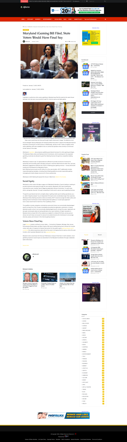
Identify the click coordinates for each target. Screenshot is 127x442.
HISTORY (84, 337)
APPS (83, 384)
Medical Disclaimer (75, 439)
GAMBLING (30, 26)
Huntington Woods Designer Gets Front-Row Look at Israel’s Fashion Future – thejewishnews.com (97, 94)
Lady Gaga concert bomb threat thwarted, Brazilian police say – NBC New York (97, 191)
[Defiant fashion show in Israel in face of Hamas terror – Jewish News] (86, 270)
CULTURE (84, 377)
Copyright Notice (51, 439)
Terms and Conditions (97, 439)
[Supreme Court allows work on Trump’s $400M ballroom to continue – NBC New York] (86, 84)
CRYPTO (84, 370)
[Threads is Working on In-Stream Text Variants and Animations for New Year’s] (86, 242)
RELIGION (84, 394)
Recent (100, 234)
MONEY (84, 380)
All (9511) (93, 112)
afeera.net (27, 41)
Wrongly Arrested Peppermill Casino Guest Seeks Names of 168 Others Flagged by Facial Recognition (30, 285)
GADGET (84, 328)
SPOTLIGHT (30, 19)
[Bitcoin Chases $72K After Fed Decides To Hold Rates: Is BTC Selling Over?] (86, 178)
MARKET (84, 365)
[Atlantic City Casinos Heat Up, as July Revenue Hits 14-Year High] (68, 277)
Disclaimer (58, 439)
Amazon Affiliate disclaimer (31, 439)
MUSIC (84, 344)
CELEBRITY (85, 342)
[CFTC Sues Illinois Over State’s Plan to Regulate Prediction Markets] (86, 160)
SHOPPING (85, 347)
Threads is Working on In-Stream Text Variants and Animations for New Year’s (97, 242)
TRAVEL (84, 389)
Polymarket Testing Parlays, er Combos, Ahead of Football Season (48, 285)
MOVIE (84, 335)
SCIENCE (84, 325)
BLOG (65, 19)
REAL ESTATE (85, 323)
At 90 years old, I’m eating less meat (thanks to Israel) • (97, 263)
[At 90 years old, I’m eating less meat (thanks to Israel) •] (86, 263)
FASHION (84, 361)
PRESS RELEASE (86, 330)
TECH (83, 356)
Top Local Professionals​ (90, 19)
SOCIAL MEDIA (58, 19)
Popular (86, 234)
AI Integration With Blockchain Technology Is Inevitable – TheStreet (97, 249)
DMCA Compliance (65, 439)
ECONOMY (85, 372)
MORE (69, 19)
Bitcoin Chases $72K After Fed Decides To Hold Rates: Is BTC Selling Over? (97, 177)
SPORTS (84, 339)
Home (25, 26)
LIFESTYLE (85, 368)
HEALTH (84, 403)
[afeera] (25, 7)
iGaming (28, 224)
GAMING (84, 349)
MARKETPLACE (78, 19)
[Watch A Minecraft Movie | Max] (86, 185)
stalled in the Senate (60, 177)
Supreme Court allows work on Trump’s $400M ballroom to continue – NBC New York (48, 1)
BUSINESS (37, 19)
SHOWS (84, 321)
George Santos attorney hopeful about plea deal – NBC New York (97, 256)
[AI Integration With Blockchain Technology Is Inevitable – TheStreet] (86, 249)
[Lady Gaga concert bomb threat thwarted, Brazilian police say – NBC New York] (86, 191)
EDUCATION (85, 396)
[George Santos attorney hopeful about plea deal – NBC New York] (86, 256)
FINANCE (84, 358)
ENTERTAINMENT (47, 19)
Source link (26, 245)
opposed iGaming (50, 232)
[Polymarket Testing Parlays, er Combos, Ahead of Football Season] (49, 277)
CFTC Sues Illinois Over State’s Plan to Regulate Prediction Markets (96, 160)
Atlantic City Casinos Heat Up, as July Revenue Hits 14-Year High (67, 285)
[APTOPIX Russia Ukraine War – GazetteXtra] (86, 66)
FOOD (83, 401)
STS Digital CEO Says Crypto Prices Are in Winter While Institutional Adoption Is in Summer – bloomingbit (97, 104)
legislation (32, 152)
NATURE (84, 398)
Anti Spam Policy (42, 439)
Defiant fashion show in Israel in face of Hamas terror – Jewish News (96, 270)
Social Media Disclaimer (85, 439)
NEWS (23, 19)
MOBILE (84, 351)
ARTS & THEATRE (86, 387)
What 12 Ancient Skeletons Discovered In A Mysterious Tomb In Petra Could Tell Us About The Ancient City (97, 169)
